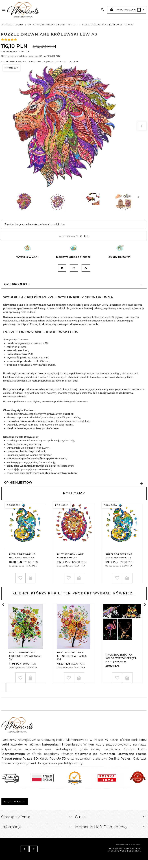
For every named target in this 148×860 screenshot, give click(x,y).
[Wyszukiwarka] (102, 10)
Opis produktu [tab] (17, 284)
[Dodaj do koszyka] (30, 578)
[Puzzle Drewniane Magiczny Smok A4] (122, 526)
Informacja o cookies (128, 845)
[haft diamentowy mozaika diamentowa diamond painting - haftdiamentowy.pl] (23, 9)
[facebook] (25, 849)
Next (14, 212)
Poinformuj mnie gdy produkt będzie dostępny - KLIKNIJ (40, 61)
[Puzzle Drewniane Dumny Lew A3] (74, 526)
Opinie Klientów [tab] (18, 482)
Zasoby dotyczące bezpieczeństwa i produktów (35, 224)
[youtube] (33, 849)
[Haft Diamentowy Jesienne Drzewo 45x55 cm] (25, 626)
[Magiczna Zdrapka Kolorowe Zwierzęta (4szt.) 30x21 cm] (122, 626)
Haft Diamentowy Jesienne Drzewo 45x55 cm (25, 656)
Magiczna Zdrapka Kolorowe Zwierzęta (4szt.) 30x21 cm (120, 658)
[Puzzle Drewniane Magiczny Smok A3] (25, 526)
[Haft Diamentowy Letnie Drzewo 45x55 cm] (74, 626)
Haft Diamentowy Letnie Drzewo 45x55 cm (72, 656)
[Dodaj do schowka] (20, 578)
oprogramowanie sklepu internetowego (124, 850)
